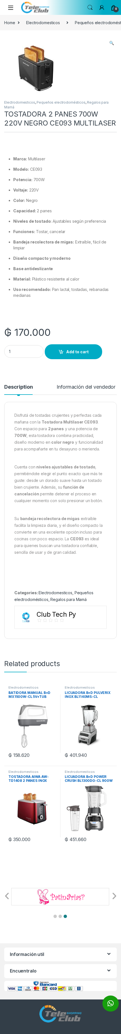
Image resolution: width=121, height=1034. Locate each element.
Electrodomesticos (43, 22)
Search (90, 7)
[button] (55, 916)
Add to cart (77, 351)
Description (18, 387)
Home (9, 22)
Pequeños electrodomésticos (61, 102)
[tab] (18, 389)
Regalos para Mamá (68, 599)
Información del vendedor (86, 387)
